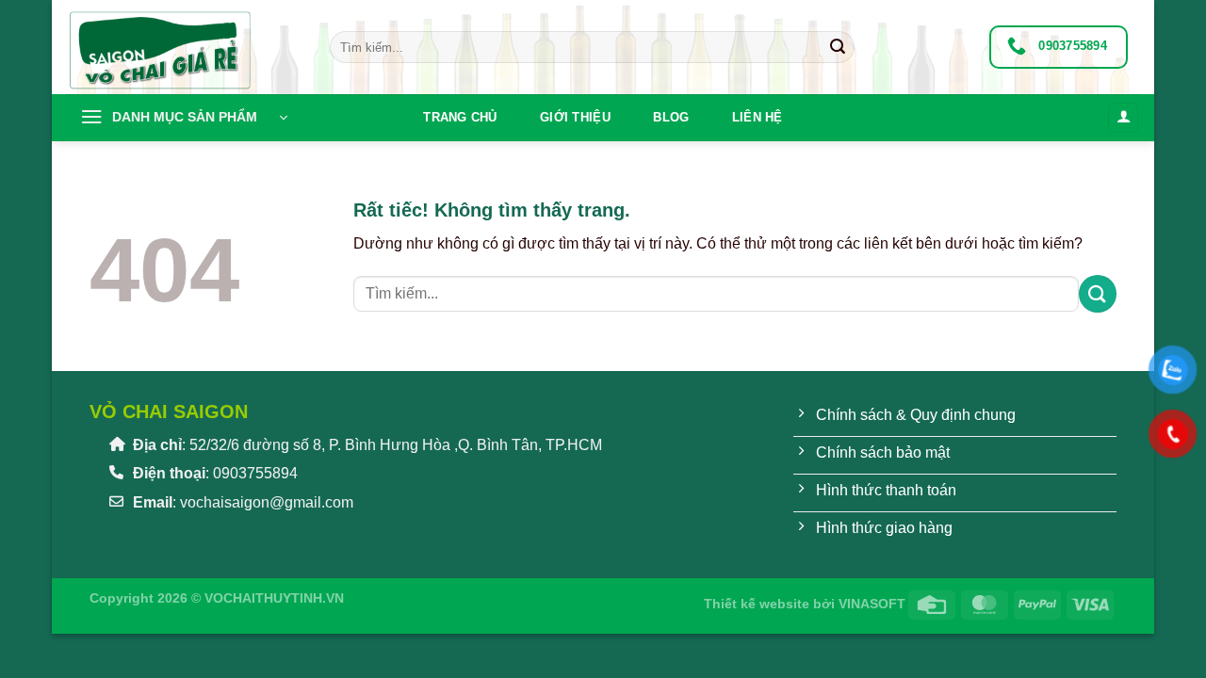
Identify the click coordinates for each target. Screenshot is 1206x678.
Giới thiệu (575, 117)
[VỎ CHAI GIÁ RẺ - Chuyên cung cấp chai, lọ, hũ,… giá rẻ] (184, 47)
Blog (671, 117)
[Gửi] (838, 47)
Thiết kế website (756, 603)
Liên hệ (757, 117)
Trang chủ (460, 117)
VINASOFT (872, 603)
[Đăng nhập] (1123, 118)
